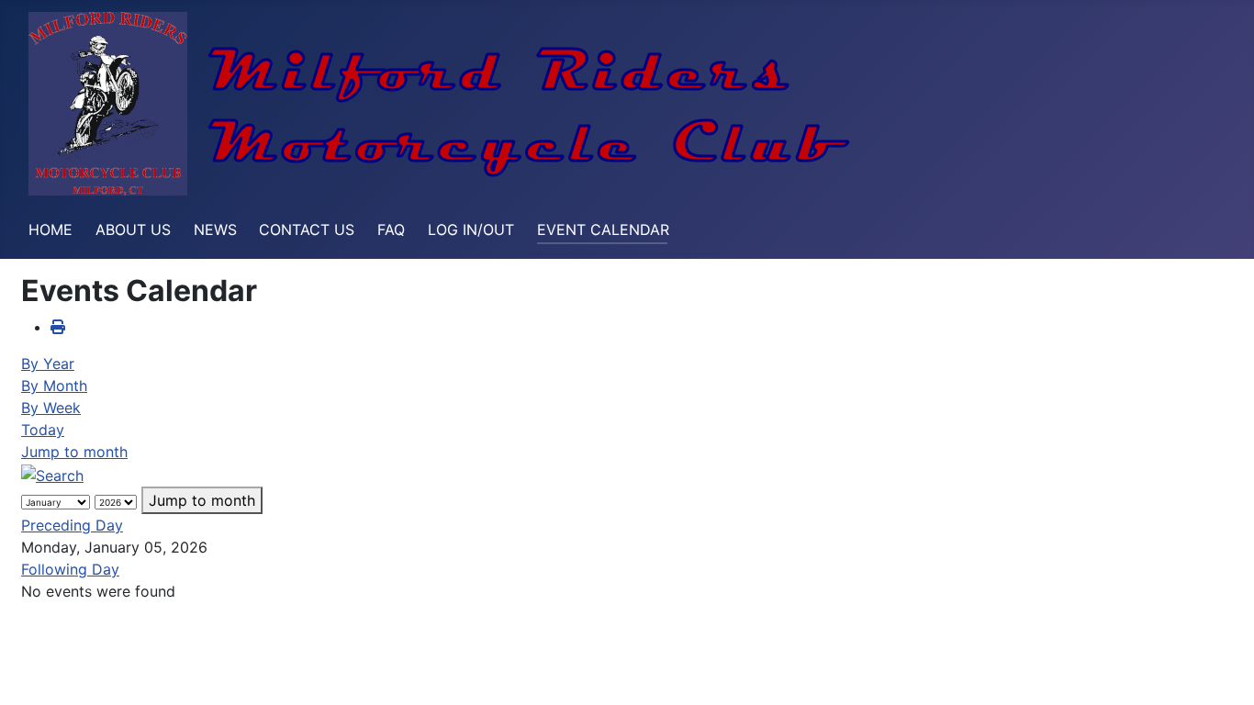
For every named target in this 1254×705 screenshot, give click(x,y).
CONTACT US (306, 229)
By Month (54, 385)
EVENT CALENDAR (603, 229)
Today (42, 429)
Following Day (70, 569)
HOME (50, 229)
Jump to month (74, 451)
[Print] (57, 327)
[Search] (52, 473)
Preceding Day (72, 525)
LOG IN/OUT (471, 229)
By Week (51, 407)
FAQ (391, 229)
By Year (47, 363)
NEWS (215, 229)
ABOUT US (133, 229)
